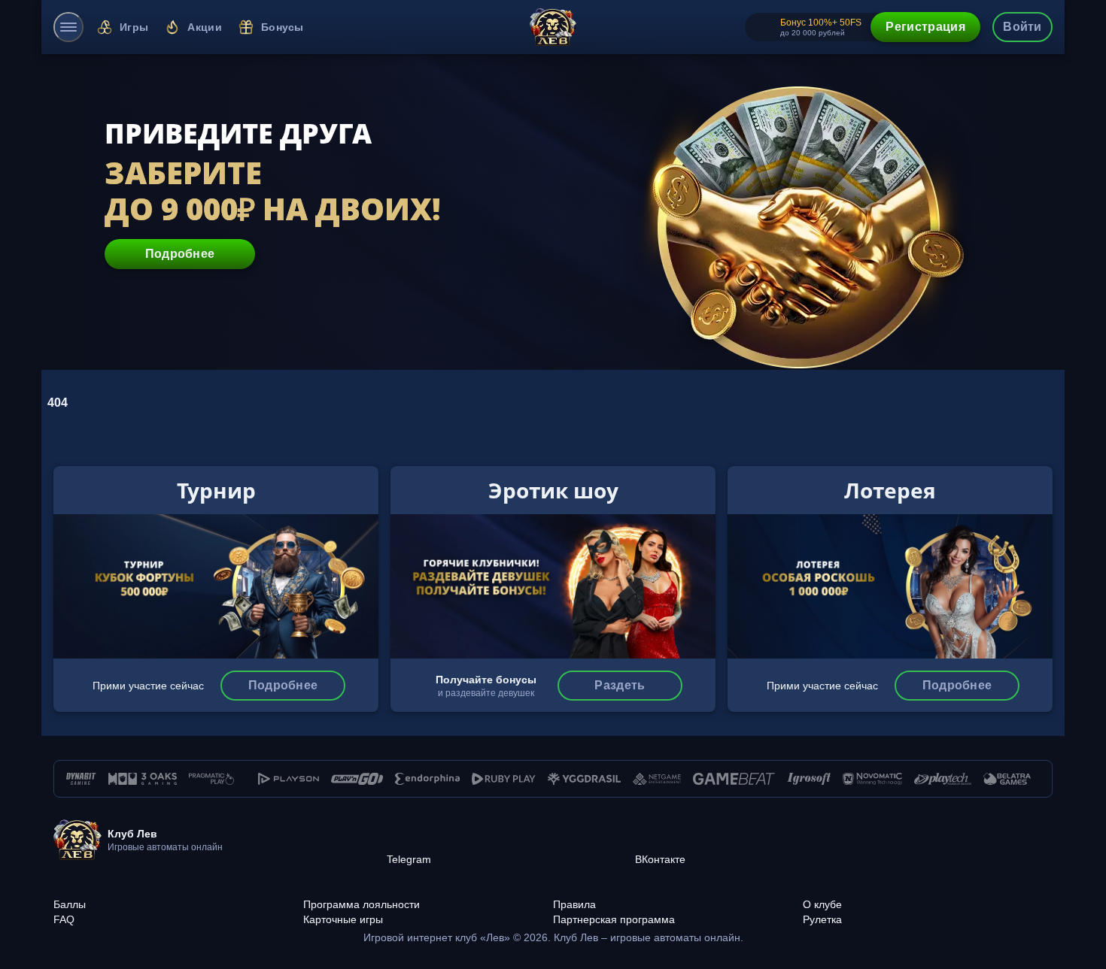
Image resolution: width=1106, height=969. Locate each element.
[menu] (68, 27)
